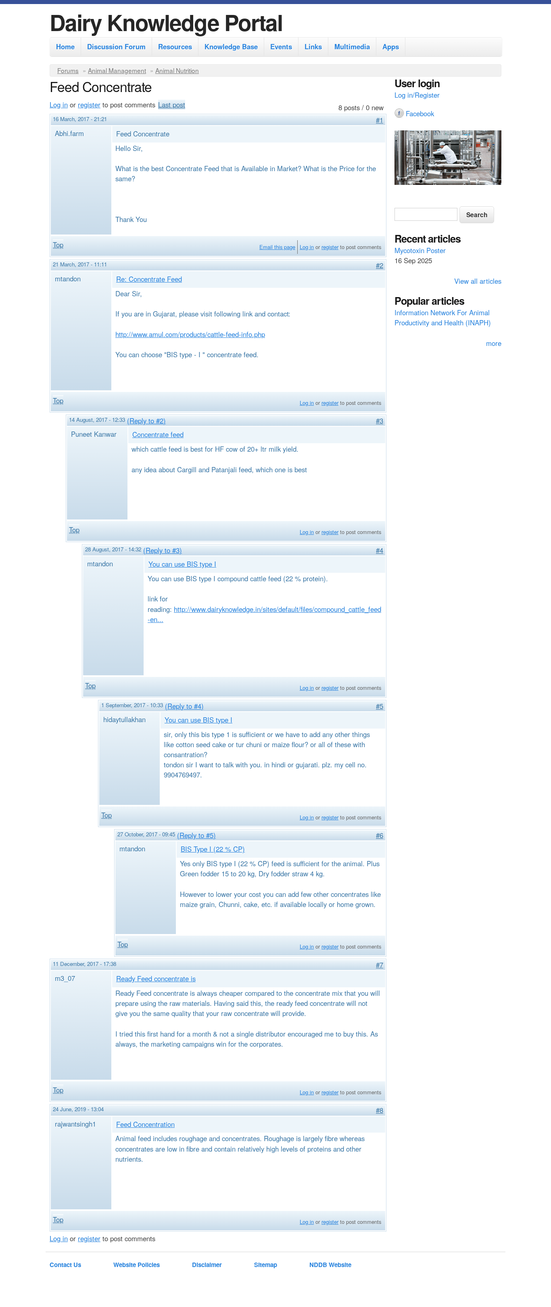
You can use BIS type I (182, 564)
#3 (379, 420)
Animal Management (117, 70)
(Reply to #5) (196, 835)
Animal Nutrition (177, 70)
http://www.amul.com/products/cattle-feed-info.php (190, 334)
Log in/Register (417, 95)
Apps (390, 46)
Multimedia (352, 46)
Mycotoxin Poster (420, 250)
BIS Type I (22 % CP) (213, 849)
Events (281, 46)
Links (313, 46)
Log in (59, 104)
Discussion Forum (116, 46)
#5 (379, 706)
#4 (379, 550)
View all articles (477, 281)
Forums (68, 70)
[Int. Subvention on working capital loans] (447, 158)
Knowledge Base (231, 46)
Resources (175, 46)
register (89, 104)
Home (65, 46)
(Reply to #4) (184, 706)
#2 (379, 265)
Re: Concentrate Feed (149, 279)
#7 (379, 965)
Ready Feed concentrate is (156, 978)
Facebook (420, 113)
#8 (379, 1110)
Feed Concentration (145, 1124)
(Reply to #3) (162, 550)
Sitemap (265, 1264)
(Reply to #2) (146, 420)
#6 (379, 835)
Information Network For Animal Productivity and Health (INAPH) (442, 317)
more (493, 343)
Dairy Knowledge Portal (166, 22)
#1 (379, 120)
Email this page (277, 247)
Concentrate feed (158, 434)
